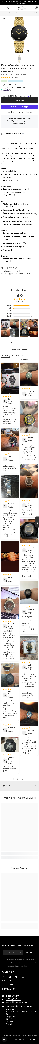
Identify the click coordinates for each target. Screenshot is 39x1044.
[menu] (2, 8)
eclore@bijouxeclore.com (17, 1002)
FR (4, 1039)
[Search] (8, 8)
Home (3, 13)
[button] (19, 89)
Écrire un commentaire (19, 343)
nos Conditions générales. (18, 966)
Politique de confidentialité (28, 963)
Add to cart (20, 100)
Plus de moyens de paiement (19, 112)
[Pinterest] (16, 976)
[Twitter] (23, 976)
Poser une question (19, 349)
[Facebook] (3, 976)
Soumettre (29, 952)
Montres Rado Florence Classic (20, 13)
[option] (19, 35)
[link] (19, 853)
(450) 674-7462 (13, 999)
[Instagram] (9, 976)
